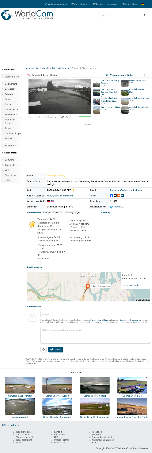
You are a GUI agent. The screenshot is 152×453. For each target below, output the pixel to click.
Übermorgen (70, 213)
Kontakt (58, 432)
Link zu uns (59, 442)
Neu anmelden (130, 4)
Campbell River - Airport (139, 98)
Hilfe (7, 180)
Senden (57, 349)
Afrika (8, 104)
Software (9, 160)
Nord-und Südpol (13, 133)
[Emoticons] (43, 349)
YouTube (96, 434)
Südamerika (11, 114)
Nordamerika (11, 109)
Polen (8, 99)
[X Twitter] (115, 195)
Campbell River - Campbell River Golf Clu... (109, 92)
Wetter (8, 170)
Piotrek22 (118, 206)
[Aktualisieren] (78, 212)
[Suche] (145, 15)
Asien (8, 128)
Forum (99, 4)
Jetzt (45, 213)
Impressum (59, 434)
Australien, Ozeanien (10, 121)
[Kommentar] (50, 117)
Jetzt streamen (81, 4)
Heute (51, 213)
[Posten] (111, 195)
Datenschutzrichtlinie (99, 320)
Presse (19, 442)
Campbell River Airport (138, 107)
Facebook (97, 432)
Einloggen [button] (112, 4)
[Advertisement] (76, 42)
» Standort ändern (131, 285)
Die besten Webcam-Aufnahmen (126, 190)
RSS (94, 442)
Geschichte (10, 175)
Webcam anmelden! (57, 4)
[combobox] (124, 15)
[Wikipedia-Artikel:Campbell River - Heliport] (48, 201)
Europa (8, 138)
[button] (144, 4)
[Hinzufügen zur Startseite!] (55, 117)
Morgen (59, 213)
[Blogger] (118, 195)
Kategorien (10, 145)
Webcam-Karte (12, 76)
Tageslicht (10, 165)
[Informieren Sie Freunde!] (122, 195)
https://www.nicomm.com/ (60, 195)
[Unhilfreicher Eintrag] (44, 117)
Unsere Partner (61, 440)
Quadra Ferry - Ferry (137, 80)
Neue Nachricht (24, 440)
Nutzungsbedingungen (128, 320)
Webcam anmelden (25, 437)
